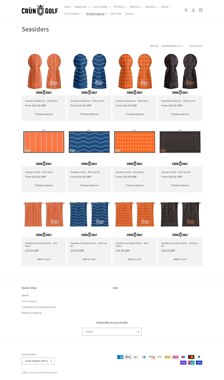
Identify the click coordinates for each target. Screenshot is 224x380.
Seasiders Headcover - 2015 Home (41, 101)
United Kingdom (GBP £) (36, 360)
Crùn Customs (29, 301)
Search (25, 295)
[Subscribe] (137, 332)
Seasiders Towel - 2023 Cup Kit (175, 172)
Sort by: (154, 45)
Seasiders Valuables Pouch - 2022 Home (132, 244)
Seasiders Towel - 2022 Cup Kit (85, 172)
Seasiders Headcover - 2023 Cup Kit (178, 101)
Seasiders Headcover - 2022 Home (132, 101)
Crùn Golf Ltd (34, 372)
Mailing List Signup (32, 312)
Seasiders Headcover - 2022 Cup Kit (87, 101)
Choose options (44, 114)
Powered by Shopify (48, 372)
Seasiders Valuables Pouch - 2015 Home (41, 244)
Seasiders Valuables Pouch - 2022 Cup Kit (89, 244)
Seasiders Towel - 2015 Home (39, 172)
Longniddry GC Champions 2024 (39, 306)
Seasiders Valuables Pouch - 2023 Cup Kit (179, 244)
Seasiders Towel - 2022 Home (130, 172)
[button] (82, 6)
